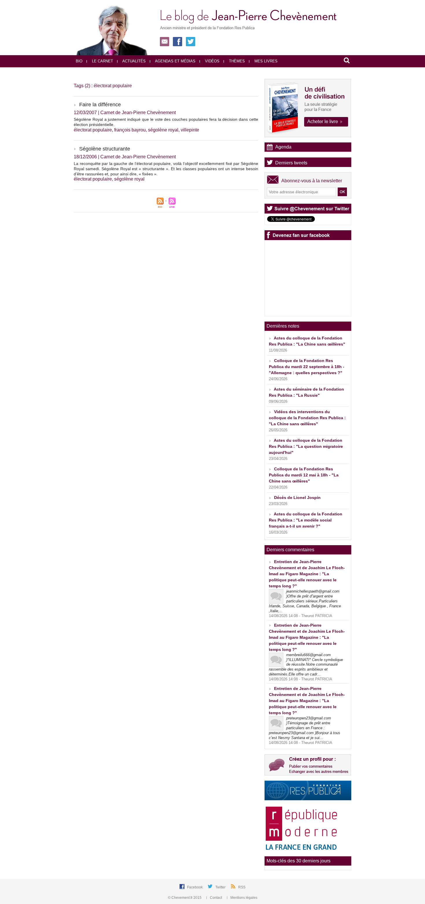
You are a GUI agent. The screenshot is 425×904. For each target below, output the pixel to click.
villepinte (190, 129)
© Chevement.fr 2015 (185, 898)
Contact (216, 898)
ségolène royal (163, 129)
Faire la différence (100, 104)
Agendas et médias (174, 61)
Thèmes (236, 61)
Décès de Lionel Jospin (297, 497)
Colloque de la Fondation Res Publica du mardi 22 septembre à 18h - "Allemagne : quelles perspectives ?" (306, 366)
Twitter (220, 887)
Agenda (283, 146)
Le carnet (102, 61)
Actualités (133, 61)
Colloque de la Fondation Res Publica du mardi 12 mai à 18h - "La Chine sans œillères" (304, 475)
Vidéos (211, 61)
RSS (241, 887)
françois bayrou (130, 129)
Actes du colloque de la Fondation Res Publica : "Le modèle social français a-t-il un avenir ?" (305, 520)
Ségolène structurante (104, 149)
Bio (79, 61)
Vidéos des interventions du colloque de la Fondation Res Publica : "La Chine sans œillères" (307, 417)
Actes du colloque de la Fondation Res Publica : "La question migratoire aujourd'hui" (306, 446)
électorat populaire (93, 129)
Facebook (195, 887)
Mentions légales (243, 898)
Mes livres (265, 61)
